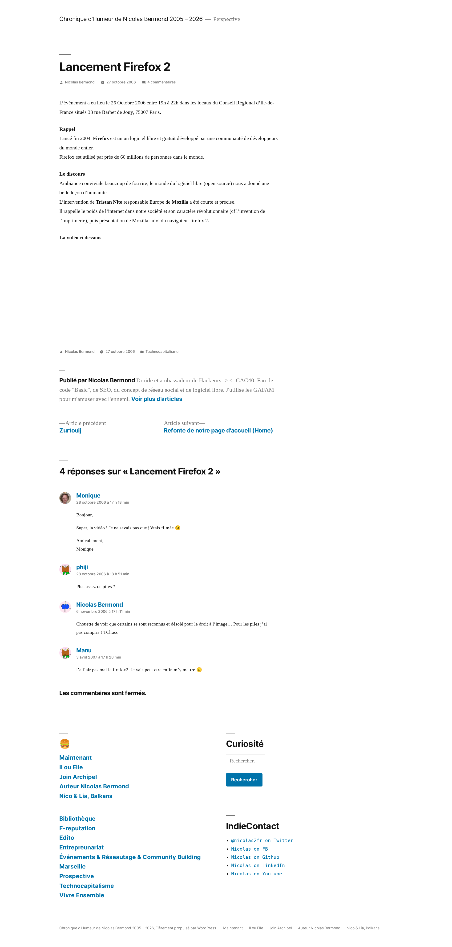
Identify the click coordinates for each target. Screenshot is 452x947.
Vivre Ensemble (81, 895)
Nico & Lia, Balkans (86, 795)
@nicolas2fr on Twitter (262, 840)
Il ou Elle (71, 767)
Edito (66, 837)
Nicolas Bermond (80, 82)
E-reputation (77, 828)
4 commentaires (161, 82)
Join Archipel (78, 776)
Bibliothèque (77, 818)
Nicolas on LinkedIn (258, 865)
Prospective (76, 876)
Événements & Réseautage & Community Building (130, 857)
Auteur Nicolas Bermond (94, 786)
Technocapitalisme (161, 351)
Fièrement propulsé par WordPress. (187, 928)
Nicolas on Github (255, 857)
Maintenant (75, 757)
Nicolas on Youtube (256, 874)
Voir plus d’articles (156, 398)
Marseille (72, 866)
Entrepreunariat (81, 847)
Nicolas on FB (249, 849)
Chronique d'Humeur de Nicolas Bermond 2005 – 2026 (131, 18)
